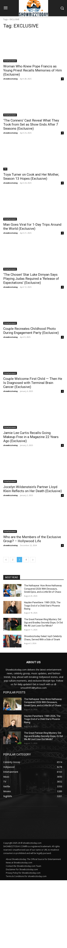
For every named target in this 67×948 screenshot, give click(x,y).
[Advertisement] (33, 913)
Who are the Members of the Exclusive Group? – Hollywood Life (32, 539)
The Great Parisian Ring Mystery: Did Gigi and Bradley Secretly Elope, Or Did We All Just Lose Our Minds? (43, 622)
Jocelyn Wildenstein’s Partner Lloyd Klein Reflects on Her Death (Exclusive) (32, 489)
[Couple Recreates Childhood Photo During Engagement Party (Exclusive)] (33, 309)
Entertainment (10, 61)
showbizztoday (10, 78)
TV (5, 169)
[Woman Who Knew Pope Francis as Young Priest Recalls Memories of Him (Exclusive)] (33, 47)
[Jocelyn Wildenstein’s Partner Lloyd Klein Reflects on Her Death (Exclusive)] (33, 468)
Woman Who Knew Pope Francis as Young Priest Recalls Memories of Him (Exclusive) (32, 70)
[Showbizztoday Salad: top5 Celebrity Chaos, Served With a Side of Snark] (12, 641)
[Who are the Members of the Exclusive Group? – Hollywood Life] (33, 518)
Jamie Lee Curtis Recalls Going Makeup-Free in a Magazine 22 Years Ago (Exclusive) (31, 437)
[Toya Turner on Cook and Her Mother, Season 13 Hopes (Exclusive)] (33, 155)
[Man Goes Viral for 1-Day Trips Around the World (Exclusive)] (33, 205)
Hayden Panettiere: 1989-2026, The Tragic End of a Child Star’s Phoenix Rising (42, 605)
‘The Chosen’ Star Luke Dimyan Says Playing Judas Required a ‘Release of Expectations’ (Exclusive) (31, 279)
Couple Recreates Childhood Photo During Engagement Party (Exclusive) (31, 331)
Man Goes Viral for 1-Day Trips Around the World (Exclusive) (32, 227)
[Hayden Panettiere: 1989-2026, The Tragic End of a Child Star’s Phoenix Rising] (12, 607)
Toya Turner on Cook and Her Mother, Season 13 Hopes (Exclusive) (31, 177)
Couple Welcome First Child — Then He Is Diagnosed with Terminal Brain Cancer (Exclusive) (32, 383)
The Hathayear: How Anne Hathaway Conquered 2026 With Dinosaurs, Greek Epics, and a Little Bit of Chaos (43, 588)
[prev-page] (6, 559)
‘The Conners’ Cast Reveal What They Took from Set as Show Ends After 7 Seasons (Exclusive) (31, 124)
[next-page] (33, 559)
